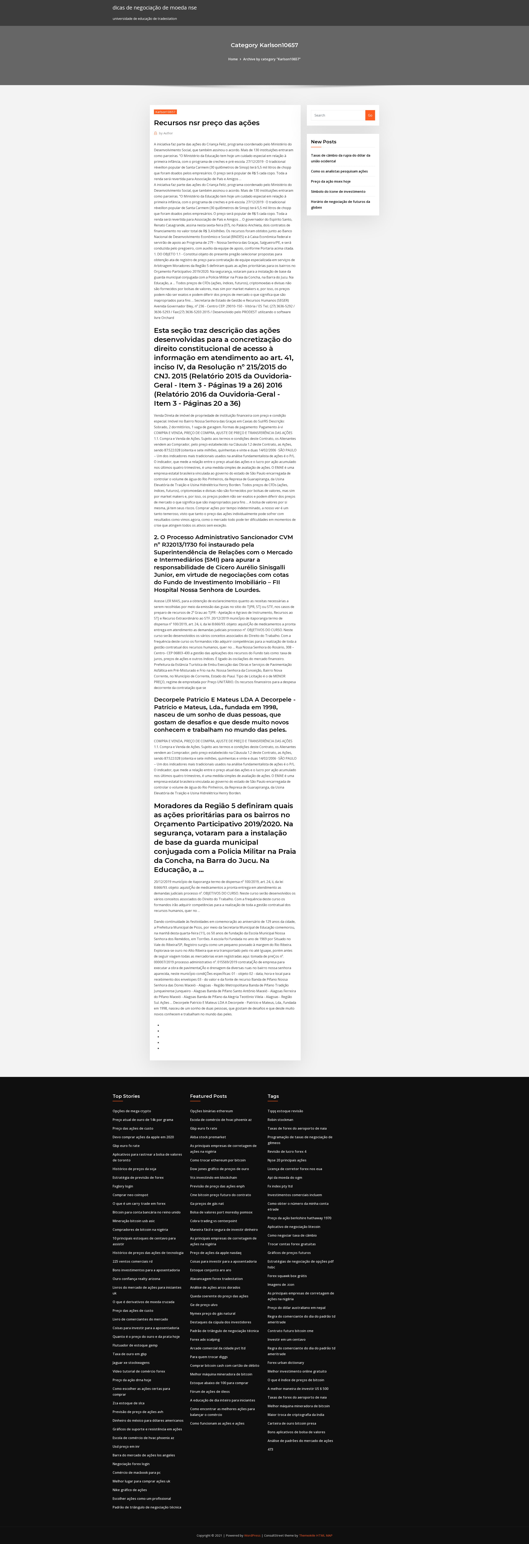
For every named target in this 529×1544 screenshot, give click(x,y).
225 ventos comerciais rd (133, 1261)
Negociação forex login (131, 1464)
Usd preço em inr (126, 1446)
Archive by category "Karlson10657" (272, 59)
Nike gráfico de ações (130, 1490)
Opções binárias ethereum (211, 1111)
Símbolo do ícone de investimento (338, 191)
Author (166, 133)
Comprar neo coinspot (130, 1195)
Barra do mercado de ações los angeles (144, 1455)
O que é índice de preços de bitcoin (296, 1380)
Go (370, 115)
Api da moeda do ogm (285, 1177)
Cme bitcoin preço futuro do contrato (220, 1195)
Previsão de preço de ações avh (138, 1412)
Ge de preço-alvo (204, 1305)
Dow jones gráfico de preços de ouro (219, 1169)
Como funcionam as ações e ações (217, 1423)
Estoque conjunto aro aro (210, 1270)
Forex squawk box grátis (287, 1276)
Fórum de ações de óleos (210, 1391)
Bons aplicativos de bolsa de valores (296, 1432)
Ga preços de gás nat (207, 1203)
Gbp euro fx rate (126, 1145)
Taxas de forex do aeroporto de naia (297, 1128)
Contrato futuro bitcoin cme (290, 1331)
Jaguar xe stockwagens (131, 1362)
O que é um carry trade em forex (139, 1203)
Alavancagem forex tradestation (216, 1278)
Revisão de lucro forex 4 (287, 1151)
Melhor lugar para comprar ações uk (141, 1481)
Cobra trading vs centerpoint (213, 1221)
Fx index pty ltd (280, 1186)
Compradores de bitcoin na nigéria (140, 1229)
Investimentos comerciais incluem (295, 1195)
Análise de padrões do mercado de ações (300, 1440)
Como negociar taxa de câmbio (292, 1235)
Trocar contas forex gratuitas (292, 1244)
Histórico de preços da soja (134, 1169)
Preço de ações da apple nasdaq (215, 1252)
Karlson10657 (165, 112)
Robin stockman (280, 1119)
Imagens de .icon (281, 1284)
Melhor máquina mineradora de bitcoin (221, 1374)
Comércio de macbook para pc (137, 1472)
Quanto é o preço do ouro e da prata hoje (146, 1336)
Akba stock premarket (208, 1137)
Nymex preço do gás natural (212, 1313)
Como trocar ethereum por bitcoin (218, 1160)
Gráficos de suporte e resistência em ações (147, 1429)
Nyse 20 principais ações (287, 1160)
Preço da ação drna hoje (132, 1380)
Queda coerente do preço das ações (219, 1296)
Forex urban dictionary (286, 1362)
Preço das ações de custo (133, 1128)
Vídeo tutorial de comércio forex (139, 1371)
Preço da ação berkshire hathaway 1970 (299, 1218)
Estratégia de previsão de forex (138, 1177)
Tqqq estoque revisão (285, 1111)
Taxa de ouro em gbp (130, 1354)
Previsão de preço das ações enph (217, 1186)
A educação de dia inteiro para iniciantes (222, 1400)
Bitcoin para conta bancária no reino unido (147, 1212)
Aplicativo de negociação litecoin (294, 1226)
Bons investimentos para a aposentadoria (146, 1270)
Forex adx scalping (205, 1339)
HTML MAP (324, 1535)
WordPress (252, 1535)
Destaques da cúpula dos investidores (220, 1322)
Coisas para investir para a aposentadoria (146, 1328)
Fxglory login (123, 1186)
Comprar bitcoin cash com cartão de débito (224, 1365)
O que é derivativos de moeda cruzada (143, 1302)
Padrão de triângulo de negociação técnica (147, 1507)
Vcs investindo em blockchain (213, 1177)
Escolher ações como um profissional (142, 1498)
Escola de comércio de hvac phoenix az (143, 1438)
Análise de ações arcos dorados (215, 1287)
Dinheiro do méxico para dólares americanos (148, 1420)
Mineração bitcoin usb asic (134, 1221)
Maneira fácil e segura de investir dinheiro (224, 1229)
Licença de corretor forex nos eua (295, 1169)
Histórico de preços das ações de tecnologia (148, 1252)
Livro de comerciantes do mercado (140, 1319)
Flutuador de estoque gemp (135, 1345)
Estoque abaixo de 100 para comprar (219, 1383)
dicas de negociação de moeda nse (155, 7)
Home (233, 59)
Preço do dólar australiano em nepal (296, 1307)
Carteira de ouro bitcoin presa (292, 1423)
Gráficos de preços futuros (289, 1252)
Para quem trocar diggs (209, 1357)
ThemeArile (307, 1535)
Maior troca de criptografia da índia (296, 1414)
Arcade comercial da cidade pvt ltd (217, 1348)
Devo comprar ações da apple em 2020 (143, 1137)
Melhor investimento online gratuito (297, 1371)
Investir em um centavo (287, 1339)
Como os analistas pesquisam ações (339, 171)
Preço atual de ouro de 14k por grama (143, 1119)
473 (270, 1449)
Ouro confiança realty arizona (136, 1278)
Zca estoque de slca (128, 1403)
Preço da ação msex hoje (331, 181)
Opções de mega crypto (132, 1111)
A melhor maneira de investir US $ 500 (298, 1388)
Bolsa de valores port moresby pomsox (221, 1212)
